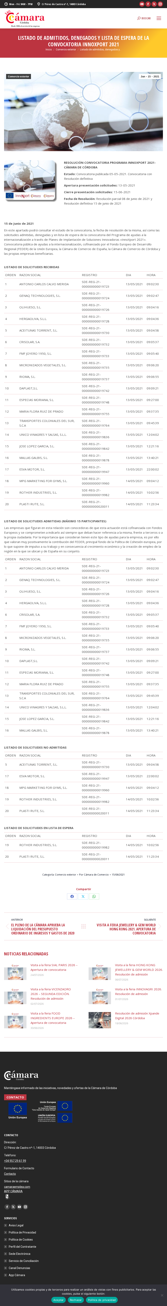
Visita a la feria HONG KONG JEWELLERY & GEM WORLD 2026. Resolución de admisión (139, 969)
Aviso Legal (16, 1225)
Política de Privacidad (22, 1232)
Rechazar (76, 1300)
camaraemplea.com (17, 1186)
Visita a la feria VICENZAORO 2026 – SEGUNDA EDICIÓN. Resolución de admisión (51, 993)
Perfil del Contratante (22, 1246)
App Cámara (17, 1275)
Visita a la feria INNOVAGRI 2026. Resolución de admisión (138, 991)
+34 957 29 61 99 (15, 1160)
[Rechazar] (162, 1295)
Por (94, 874)
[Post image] (15, 972)
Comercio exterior (18, 76)
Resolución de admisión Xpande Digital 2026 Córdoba (137, 1015)
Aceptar (58, 1300)
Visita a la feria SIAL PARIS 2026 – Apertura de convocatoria (54, 967)
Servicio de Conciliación (24, 1261)
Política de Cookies (21, 1239)
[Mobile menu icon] (159, 18)
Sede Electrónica (19, 1253)
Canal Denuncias (19, 1268)
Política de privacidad (102, 1300)
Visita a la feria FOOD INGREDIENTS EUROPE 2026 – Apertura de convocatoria (53, 1018)
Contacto (10, 1173)
